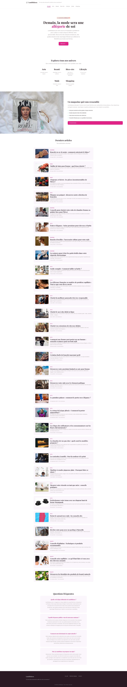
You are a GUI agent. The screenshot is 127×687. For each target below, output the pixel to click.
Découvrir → (64, 43)
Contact (80, 676)
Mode (72, 6)
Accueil (48, 6)
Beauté (57, 6)
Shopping (78, 6)
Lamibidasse (31, 2)
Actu (53, 6)
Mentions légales (73, 676)
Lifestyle (68, 6)
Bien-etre (62, 6)
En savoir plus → (74, 122)
